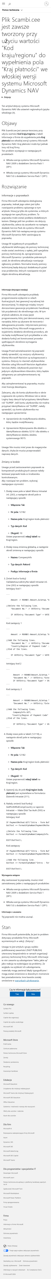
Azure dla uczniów (9, 1115)
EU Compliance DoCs (34, 1270)
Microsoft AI (7, 1128)
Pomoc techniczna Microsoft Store (15, 1053)
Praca (5, 1220)
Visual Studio (7, 1207)
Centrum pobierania (10, 1048)
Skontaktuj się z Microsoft (12, 1261)
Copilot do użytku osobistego (13, 1022)
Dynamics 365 (8, 1142)
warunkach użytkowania (27, 980)
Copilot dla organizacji (11, 1017)
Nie (33, 994)
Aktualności (7, 1229)
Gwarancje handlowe (10, 1071)
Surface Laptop (8, 1013)
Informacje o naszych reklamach (14, 1270)
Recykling (6, 1066)
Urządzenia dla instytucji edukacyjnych (16, 1088)
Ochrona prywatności (10, 1233)
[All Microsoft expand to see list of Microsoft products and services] (3, 3)
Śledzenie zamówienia (11, 1062)
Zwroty (5, 1057)
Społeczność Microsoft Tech (12, 1189)
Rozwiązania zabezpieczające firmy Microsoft (18, 1133)
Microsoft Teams (9, 1160)
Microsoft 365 (8, 1026)
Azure (5, 1137)
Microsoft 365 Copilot (10, 1155)
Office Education (9, 1102)
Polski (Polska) (12, 1246)
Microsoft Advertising (10, 1151)
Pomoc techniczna (11, 9)
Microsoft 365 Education (11, 1097)
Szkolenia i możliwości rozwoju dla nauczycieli (19, 1106)
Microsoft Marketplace (11, 1193)
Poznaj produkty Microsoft (12, 1031)
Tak (17, 994)
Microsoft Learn (8, 1177)
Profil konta (7, 1044)
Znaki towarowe (24, 1265)
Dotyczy (7, 97)
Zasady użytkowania (10, 1265)
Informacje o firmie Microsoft (13, 1224)
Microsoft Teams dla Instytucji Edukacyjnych (18, 1093)
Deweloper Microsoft (10, 1173)
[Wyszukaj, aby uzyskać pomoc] (10, 3)
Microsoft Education (10, 1084)
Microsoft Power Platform (12, 1198)
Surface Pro (7, 1008)
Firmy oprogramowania (11, 1202)
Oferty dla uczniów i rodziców (13, 1111)
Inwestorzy (7, 1238)
